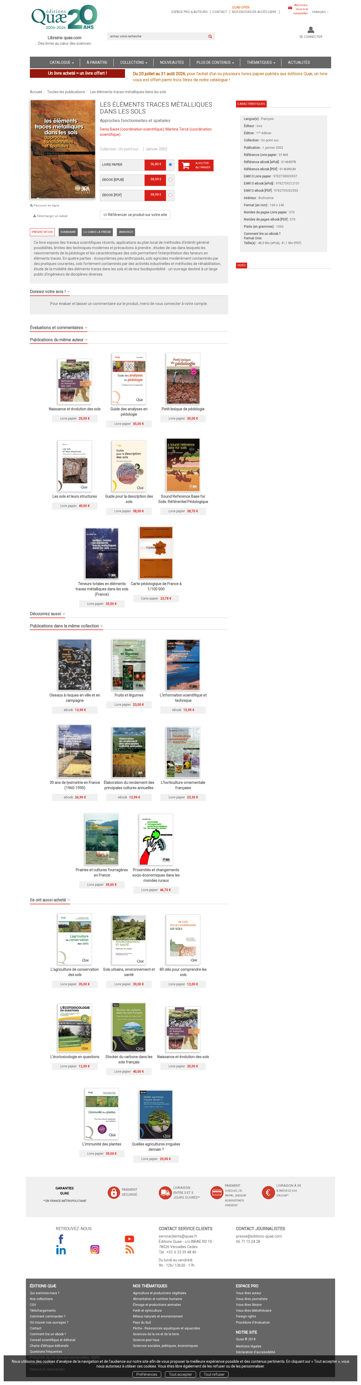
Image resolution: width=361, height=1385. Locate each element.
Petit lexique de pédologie (183, 409)
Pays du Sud (142, 1322)
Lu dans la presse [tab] (97, 232)
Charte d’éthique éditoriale (49, 1346)
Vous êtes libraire (249, 1305)
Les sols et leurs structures (75, 496)
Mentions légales (248, 1346)
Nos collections (41, 1299)
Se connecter (310, 37)
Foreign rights (246, 1316)
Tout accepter (180, 1374)
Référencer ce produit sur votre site (137, 215)
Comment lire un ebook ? (48, 1334)
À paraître (97, 62)
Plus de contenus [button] (214, 62)
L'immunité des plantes (101, 1144)
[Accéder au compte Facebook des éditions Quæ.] (61, 1239)
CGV (33, 1305)
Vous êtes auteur (248, 1293)
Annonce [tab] (126, 232)
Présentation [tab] (42, 232)
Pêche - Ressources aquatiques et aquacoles (166, 1328)
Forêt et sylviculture (147, 1310)
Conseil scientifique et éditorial (52, 1340)
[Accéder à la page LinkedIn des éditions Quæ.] (61, 1249)
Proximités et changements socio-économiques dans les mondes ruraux (156, 875)
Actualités (299, 62)
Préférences (146, 1374)
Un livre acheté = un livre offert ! (77, 73)
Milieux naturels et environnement (158, 1316)
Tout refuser (214, 1374)
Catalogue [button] (60, 62)
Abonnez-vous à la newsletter (300, 9)
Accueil (36, 92)
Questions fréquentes (46, 1351)
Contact (219, 12)
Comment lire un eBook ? (262, 234)
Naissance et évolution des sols (75, 409)
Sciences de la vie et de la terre (156, 1334)
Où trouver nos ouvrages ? (49, 1322)
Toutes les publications (66, 92)
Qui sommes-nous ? (44, 1293)
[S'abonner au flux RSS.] (129, 1249)
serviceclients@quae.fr (178, 1236)
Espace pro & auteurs (189, 12)
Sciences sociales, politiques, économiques (165, 1346)
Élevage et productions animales (157, 1305)
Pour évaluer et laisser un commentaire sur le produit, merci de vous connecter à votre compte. (129, 304)
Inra (259, 126)
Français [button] (319, 12)
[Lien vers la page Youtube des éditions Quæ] (129, 1239)
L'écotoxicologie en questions (74, 1057)
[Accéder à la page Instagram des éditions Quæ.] (95, 1249)
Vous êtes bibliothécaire (253, 1310)
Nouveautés (172, 62)
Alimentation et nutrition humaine (157, 1299)
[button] (129, 290)
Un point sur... (130, 149)
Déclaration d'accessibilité (255, 1352)
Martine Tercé (177, 129)
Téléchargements (43, 1310)
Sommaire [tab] (68, 232)
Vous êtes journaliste (251, 1299)
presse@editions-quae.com (259, 1236)
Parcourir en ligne (46, 205)
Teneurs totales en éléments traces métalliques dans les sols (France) (102, 589)
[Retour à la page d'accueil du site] (64, 17)
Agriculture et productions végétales (159, 1293)
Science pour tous (146, 1340)
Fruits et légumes (129, 695)
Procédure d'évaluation (253, 1322)
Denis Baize (109, 129)
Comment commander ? (47, 1316)
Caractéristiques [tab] (251, 104)
